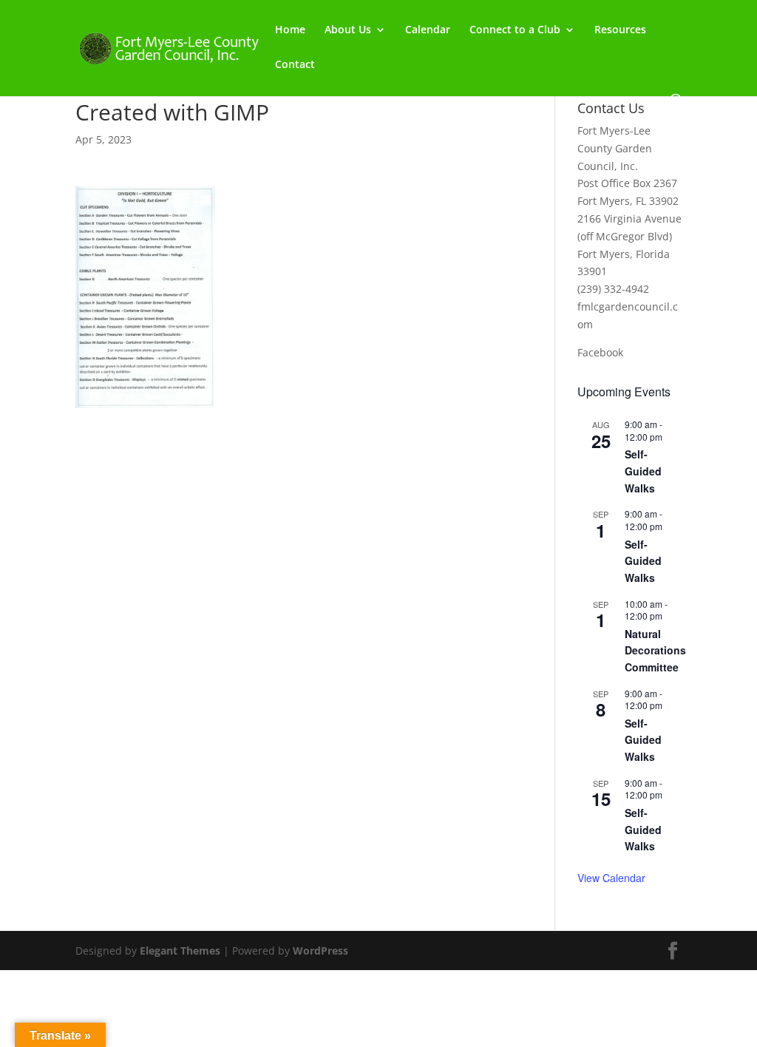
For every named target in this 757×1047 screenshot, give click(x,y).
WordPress (320, 950)
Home (290, 30)
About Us (348, 30)
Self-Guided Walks (643, 471)
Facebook (600, 352)
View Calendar (611, 877)
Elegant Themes (180, 950)
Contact (295, 65)
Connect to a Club (514, 30)
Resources (620, 30)
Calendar (427, 30)
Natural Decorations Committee (655, 650)
